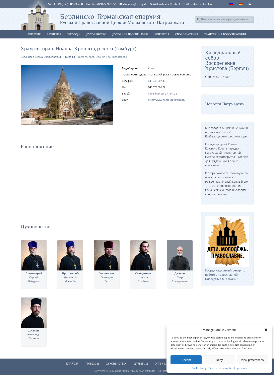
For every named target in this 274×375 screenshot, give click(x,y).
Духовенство (96, 34)
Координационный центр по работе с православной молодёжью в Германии (225, 274)
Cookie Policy (199, 368)
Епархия (34, 34)
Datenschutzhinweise (220, 368)
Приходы (73, 34)
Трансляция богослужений (225, 34)
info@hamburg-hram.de (162, 93)
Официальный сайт (217, 77)
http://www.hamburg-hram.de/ (166, 100)
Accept (186, 360)
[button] (266, 330)
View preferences (252, 360)
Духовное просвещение (130, 34)
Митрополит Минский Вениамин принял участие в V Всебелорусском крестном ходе (226, 132)
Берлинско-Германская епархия (122, 18)
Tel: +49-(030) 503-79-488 (67, 4)
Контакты (161, 34)
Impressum (240, 368)
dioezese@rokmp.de (134, 4)
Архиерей (54, 34)
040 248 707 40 (156, 81)
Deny (219, 360)
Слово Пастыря (186, 34)
